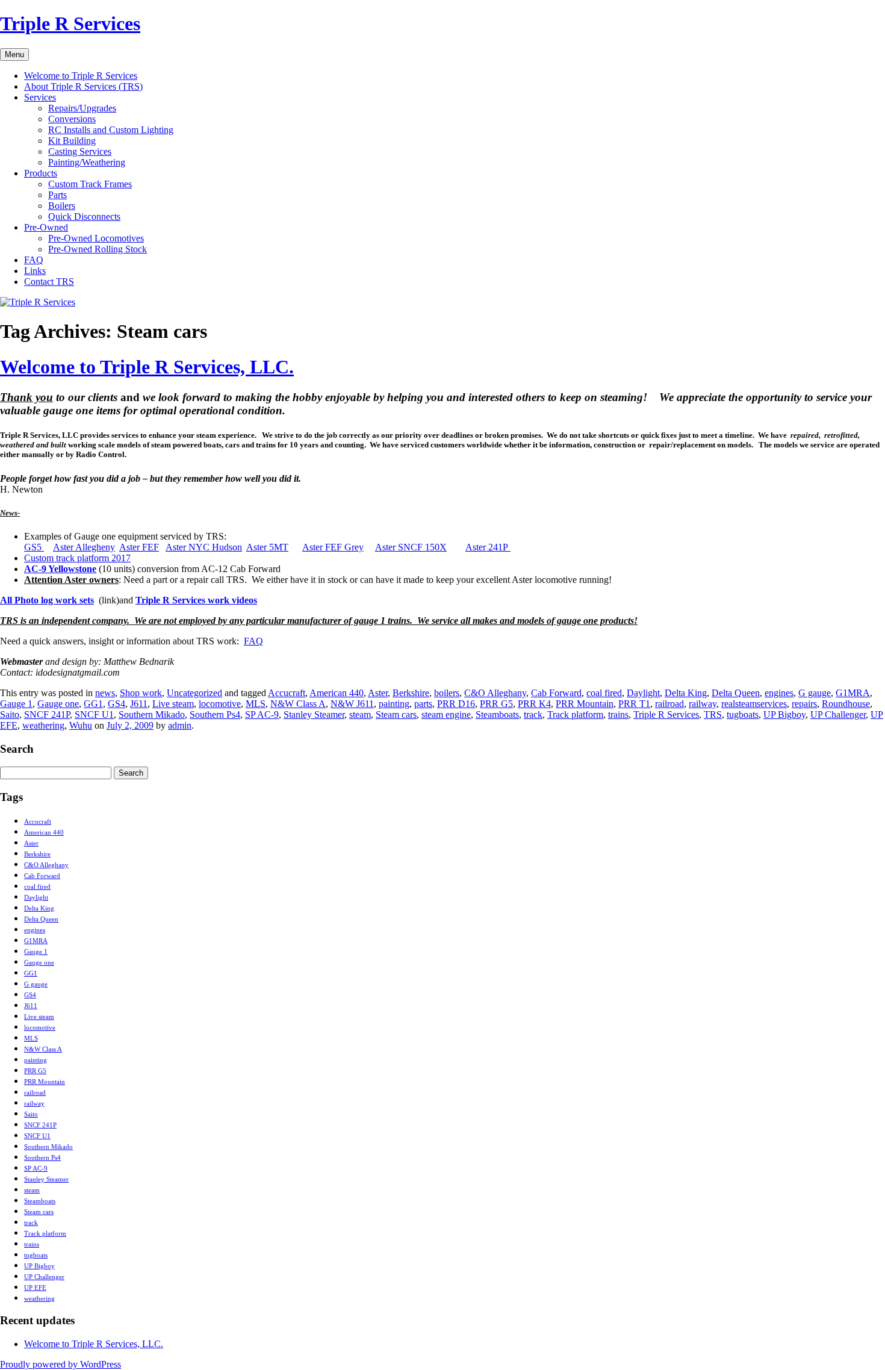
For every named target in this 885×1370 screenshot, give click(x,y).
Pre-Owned (46, 227)
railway (702, 704)
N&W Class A (298, 704)
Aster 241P (488, 547)
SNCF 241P (47, 714)
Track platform (575, 714)
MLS (256, 704)
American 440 (336, 693)
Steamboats (497, 714)
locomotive (220, 704)
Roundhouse (846, 704)
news (105, 693)
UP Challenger (838, 714)
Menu (14, 54)
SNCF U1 (94, 714)
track (533, 714)
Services (40, 97)
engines (779, 693)
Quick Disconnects (84, 216)
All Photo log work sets (47, 600)
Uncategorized (194, 693)
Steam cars (396, 714)
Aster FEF (139, 547)
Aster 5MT (267, 547)
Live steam (173, 704)
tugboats (743, 714)
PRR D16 (456, 704)
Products (40, 173)
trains (618, 714)
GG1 (93, 704)
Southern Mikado (152, 714)
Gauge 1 (16, 704)
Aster (378, 693)
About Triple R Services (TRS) (83, 86)
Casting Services (79, 151)
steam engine (446, 714)
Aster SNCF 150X (411, 547)
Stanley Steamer (314, 714)
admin (179, 725)
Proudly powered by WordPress (60, 1364)
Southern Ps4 (215, 714)
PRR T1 (634, 704)
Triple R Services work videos (196, 600)
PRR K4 (534, 704)
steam (360, 714)
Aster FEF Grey (333, 547)
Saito (9, 714)
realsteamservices (754, 704)
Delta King (686, 693)
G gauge (814, 693)
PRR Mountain (584, 704)
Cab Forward (556, 693)
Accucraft (286, 693)
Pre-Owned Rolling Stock (97, 249)
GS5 (34, 547)
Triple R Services (70, 23)
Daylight (643, 693)
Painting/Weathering (86, 162)
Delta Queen (736, 693)
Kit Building (72, 140)
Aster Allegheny (84, 547)
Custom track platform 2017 (77, 558)
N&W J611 (352, 704)
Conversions (72, 119)
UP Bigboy (784, 714)
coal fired (604, 693)
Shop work (141, 693)
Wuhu (80, 725)
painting (394, 704)
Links (35, 271)
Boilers (61, 206)
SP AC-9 (262, 714)
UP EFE (35, 1287)
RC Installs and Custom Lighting (110, 130)
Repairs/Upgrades (82, 108)
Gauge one (58, 704)
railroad (669, 704)
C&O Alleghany (495, 693)
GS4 (116, 704)
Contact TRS (49, 281)
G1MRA (853, 693)
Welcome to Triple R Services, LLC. (147, 367)
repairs (804, 704)
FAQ (33, 260)
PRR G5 (496, 704)
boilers (446, 693)
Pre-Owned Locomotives (96, 238)
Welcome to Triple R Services (80, 75)
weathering (43, 725)
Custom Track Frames (90, 184)
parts (423, 704)
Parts (57, 195)
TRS (713, 714)
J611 (139, 704)
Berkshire (411, 693)
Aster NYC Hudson (204, 547)
